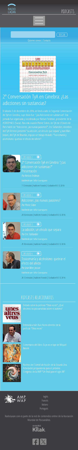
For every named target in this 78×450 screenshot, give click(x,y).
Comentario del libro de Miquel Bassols (44, 346)
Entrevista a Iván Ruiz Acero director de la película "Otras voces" (41, 326)
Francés (45, 400)
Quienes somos (34, 40)
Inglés (45, 396)
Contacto (47, 40)
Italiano (45, 404)
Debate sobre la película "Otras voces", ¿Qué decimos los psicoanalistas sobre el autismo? (43, 306)
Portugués (44, 408)
